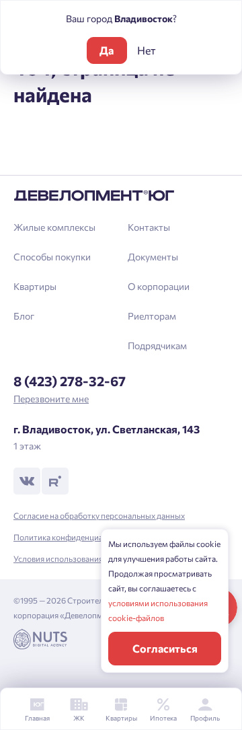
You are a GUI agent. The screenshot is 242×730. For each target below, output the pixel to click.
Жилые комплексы (54, 227)
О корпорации (159, 286)
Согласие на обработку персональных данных (99, 515)
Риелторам (152, 316)
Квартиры (34, 286)
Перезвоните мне (51, 398)
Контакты (149, 227)
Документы (153, 256)
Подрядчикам (157, 345)
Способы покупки (52, 256)
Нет (146, 50)
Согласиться (165, 648)
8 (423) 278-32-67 (69, 381)
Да (106, 50)
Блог (23, 316)
